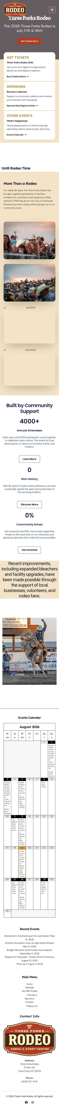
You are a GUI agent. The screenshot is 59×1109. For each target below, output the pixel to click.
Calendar (29, 987)
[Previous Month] (7, 727)
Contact (29, 1002)
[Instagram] (32, 1102)
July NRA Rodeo (29, 991)
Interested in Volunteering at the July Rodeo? (27, 936)
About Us (33, 1006)
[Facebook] (26, 1102)
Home (29, 984)
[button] (6, 651)
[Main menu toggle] (52, 10)
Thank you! (21, 964)
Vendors (33, 995)
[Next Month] (51, 727)
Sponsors (29, 998)
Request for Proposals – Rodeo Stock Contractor (29, 957)
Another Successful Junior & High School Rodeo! (29, 943)
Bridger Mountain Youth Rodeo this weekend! (29, 950)
